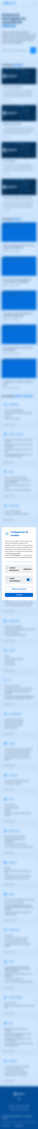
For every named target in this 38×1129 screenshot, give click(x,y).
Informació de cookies (14, 553)
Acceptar (19, 595)
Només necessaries (19, 589)
